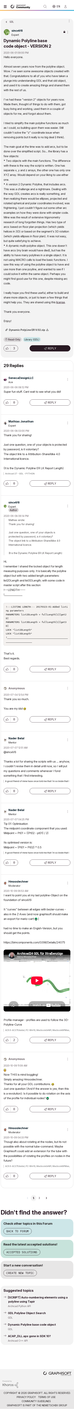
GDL (10, 1317)
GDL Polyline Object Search (27, 1313)
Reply (52, 348)
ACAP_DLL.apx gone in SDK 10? (29, 1336)
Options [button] (68, 21)
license (60, 302)
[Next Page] (46, 1198)
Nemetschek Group (54, 1405)
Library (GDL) (31, 339)
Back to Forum (17, 1231)
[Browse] (6, 6)
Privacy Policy (26, 1397)
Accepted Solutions (21, 1252)
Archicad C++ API (18, 1340)
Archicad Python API (19, 1306)
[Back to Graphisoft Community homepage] (21, 6)
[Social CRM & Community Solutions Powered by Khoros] (10, 1383)
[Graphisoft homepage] (57, 1374)
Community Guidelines (36, 1401)
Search (45, 6)
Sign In (66, 6)
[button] (7, 348)
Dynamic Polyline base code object (32, 1324)
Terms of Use (47, 1397)
